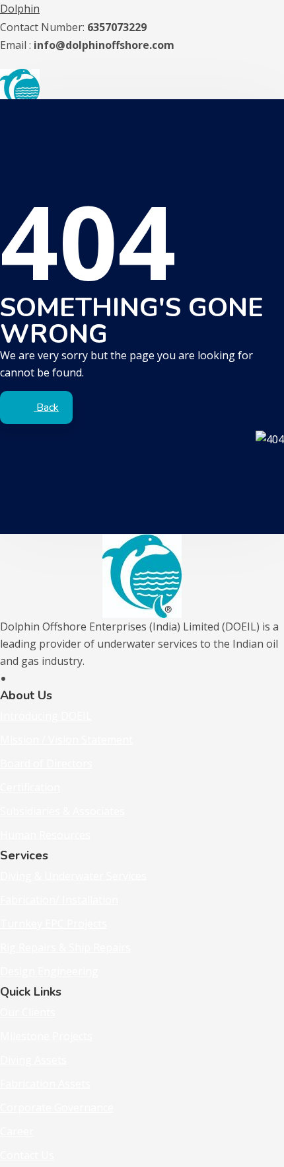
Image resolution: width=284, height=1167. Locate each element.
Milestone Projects (46, 1036)
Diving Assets (33, 1060)
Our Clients (27, 1012)
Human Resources (45, 835)
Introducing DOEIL (46, 716)
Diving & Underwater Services (73, 876)
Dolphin (20, 8)
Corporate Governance (57, 1107)
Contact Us (27, 1155)
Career (17, 1131)
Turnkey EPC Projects (53, 923)
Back (46, 407)
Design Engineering (49, 971)
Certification (30, 787)
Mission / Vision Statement (66, 739)
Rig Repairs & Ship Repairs (65, 947)
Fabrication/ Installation (59, 899)
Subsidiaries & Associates (62, 811)
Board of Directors (46, 763)
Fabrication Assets (45, 1083)
